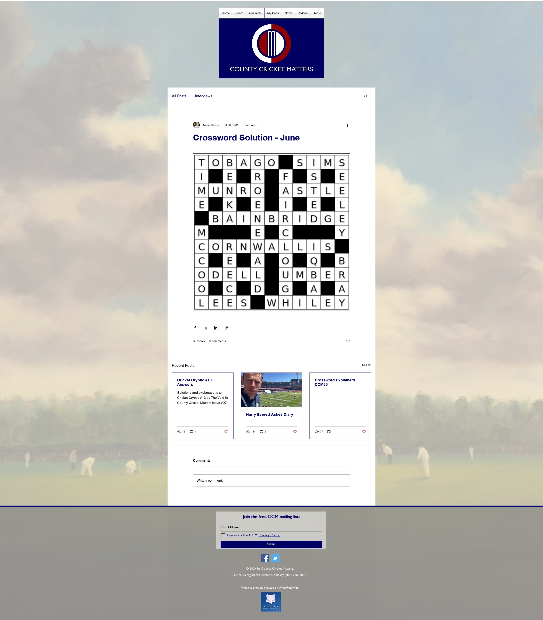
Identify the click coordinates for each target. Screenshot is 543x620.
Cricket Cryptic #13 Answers (194, 382)
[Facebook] (265, 558)
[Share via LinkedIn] (216, 328)
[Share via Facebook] (195, 328)
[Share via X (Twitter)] (205, 328)
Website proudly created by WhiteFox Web (270, 588)
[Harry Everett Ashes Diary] (271, 390)
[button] (366, 96)
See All (366, 364)
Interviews (203, 96)
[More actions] (347, 125)
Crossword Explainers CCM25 (335, 382)
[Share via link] (226, 328)
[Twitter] (275, 558)
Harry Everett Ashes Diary (269, 414)
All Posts (179, 96)
